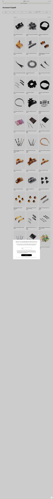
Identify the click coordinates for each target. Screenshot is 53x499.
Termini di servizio (32, 257)
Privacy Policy (23, 250)
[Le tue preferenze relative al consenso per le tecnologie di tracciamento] (51, 497)
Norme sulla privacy (28, 257)
